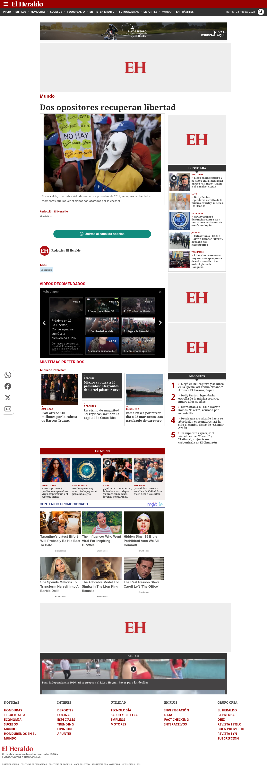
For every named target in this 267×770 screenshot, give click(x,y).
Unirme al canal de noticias (105, 234)
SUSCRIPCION (228, 738)
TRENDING (65, 724)
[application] (102, 323)
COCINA (63, 715)
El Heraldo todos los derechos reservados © (30, 753)
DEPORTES (65, 710)
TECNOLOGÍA (121, 710)
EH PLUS (170, 702)
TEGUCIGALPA (14, 715)
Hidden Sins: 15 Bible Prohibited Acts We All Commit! (141, 541)
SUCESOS (11, 724)
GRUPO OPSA (227, 702)
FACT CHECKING (176, 719)
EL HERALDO (227, 710)
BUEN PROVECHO (231, 729)
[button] (8, 374)
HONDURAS (13, 710)
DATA (168, 715)
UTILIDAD (118, 702)
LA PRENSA (226, 715)
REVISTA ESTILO (230, 724)
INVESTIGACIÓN (176, 710)
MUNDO (10, 729)
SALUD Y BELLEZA (124, 715)
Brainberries (60, 551)
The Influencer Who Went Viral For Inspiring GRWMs (101, 541)
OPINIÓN (64, 729)
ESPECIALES (66, 719)
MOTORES (118, 724)
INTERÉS (64, 702)
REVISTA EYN (227, 734)
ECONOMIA (13, 719)
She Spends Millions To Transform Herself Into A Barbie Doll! (59, 586)
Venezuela (46, 269)
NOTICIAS (11, 702)
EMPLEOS (118, 719)
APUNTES (64, 734)
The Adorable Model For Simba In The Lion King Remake (100, 586)
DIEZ (221, 719)
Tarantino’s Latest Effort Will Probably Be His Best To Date (60, 541)
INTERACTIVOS (175, 724)
